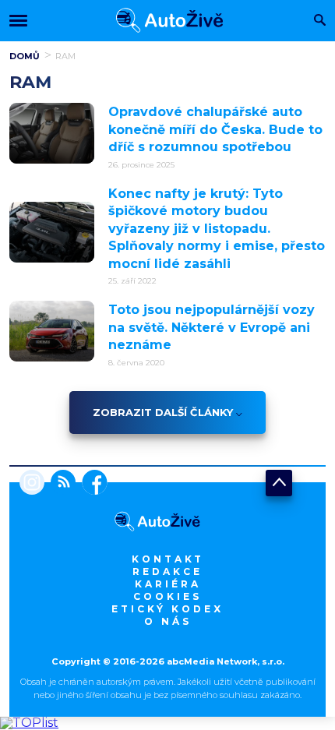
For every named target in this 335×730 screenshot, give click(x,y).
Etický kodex (167, 609)
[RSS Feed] (60, 484)
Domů (24, 56)
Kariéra (168, 584)
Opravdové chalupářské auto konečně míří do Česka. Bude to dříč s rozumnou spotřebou (215, 129)
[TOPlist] (29, 722)
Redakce (167, 571)
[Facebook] (92, 484)
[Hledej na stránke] (320, 21)
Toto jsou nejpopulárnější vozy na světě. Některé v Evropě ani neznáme (211, 327)
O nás (168, 621)
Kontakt (168, 559)
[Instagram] (31, 484)
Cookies (167, 596)
